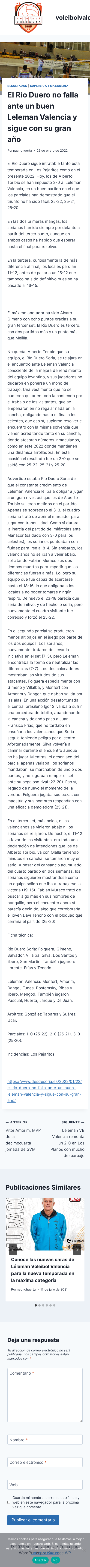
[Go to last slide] (13, 1249)
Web (13, 1484)
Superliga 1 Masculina (49, 86)
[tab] (36, 1305)
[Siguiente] (77, 1249)
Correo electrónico (28, 1462)
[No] (84, 1550)
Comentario (21, 1373)
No (55, 1560)
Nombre (18, 1439)
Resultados (17, 86)
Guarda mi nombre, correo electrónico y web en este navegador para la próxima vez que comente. (46, 1502)
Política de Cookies (45, 1553)
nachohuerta (22, 150)
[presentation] (45, 1224)
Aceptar (40, 1560)
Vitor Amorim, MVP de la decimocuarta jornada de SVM (23, 1135)
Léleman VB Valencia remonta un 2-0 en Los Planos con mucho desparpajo (67, 1139)
